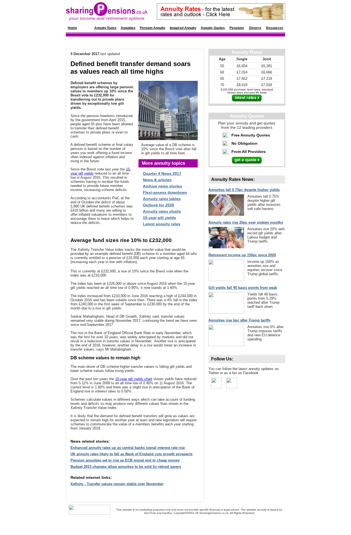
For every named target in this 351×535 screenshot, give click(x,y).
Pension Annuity (152, 28)
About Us (118, 524)
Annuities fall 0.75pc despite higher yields (244, 190)
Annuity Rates (105, 28)
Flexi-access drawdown (165, 192)
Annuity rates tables (162, 199)
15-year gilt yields (159, 217)
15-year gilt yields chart (133, 379)
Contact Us (134, 524)
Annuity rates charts (162, 211)
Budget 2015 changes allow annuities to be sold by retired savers (125, 467)
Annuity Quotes (213, 28)
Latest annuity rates (161, 224)
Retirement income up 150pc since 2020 (242, 255)
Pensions (237, 28)
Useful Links (166, 524)
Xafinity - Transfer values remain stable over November (116, 484)
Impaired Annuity (183, 28)
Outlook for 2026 (158, 205)
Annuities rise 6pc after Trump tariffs (239, 320)
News (85, 28)
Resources (274, 28)
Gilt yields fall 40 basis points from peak (242, 288)
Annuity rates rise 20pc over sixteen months (245, 222)
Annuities (128, 28)
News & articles (157, 180)
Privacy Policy (200, 524)
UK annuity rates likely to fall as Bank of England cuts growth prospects (131, 454)
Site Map (149, 524)
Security (183, 524)
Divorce (255, 28)
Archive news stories (162, 186)
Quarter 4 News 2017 (162, 173)
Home (72, 28)
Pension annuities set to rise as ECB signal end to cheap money (125, 460)
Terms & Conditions (226, 524)
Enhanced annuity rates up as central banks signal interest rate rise (127, 448)
